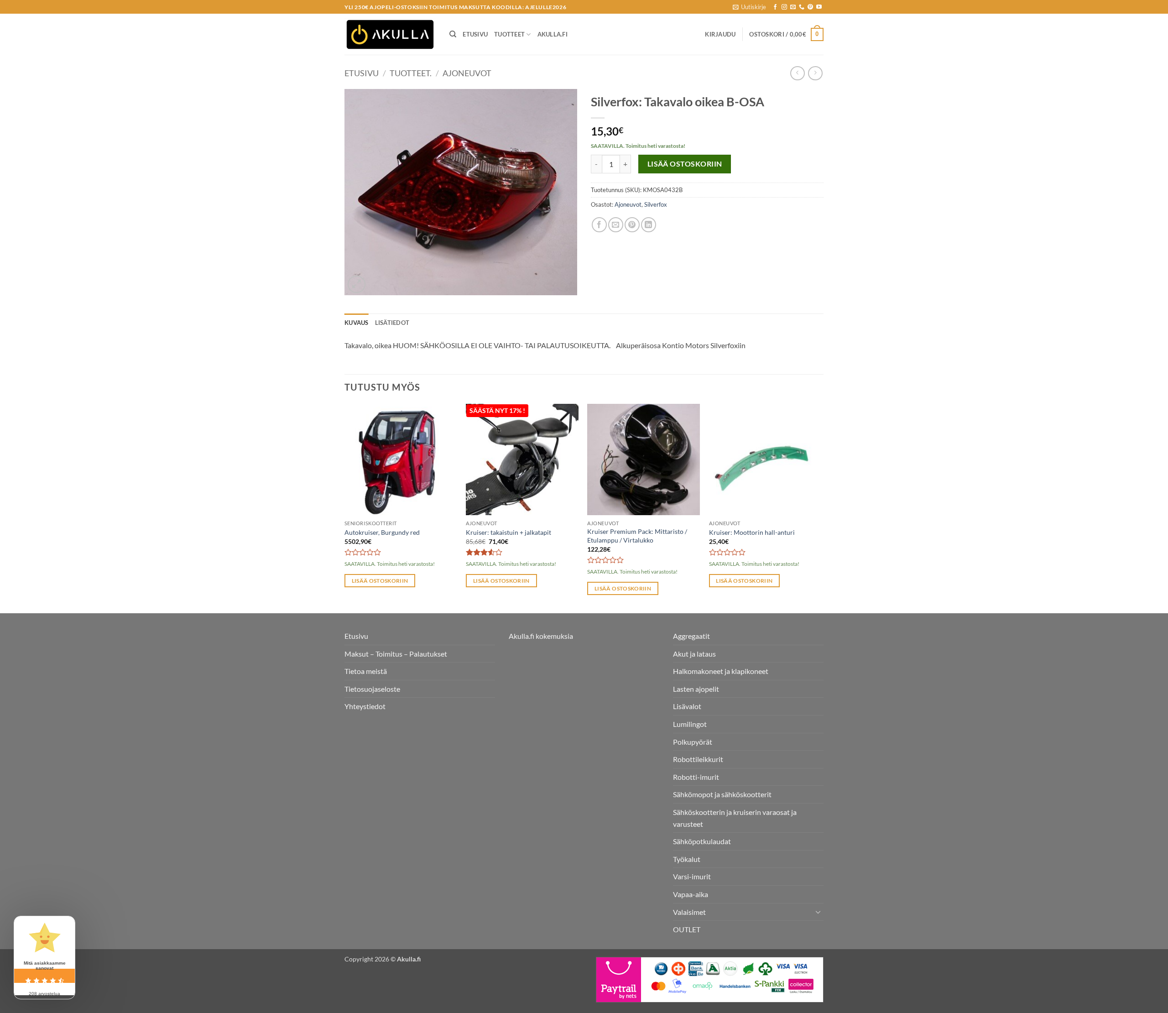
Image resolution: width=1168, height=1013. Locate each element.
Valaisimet (689, 912)
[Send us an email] (793, 7)
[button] (749, 7)
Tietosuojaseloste (372, 688)
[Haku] (452, 34)
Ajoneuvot (467, 73)
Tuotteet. (411, 73)
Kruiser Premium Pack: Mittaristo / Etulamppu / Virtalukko (637, 535)
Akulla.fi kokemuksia (541, 636)
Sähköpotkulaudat (702, 841)
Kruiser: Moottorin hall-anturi (752, 532)
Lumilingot (690, 724)
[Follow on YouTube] (819, 7)
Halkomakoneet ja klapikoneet (720, 671)
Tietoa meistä (365, 671)
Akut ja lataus (694, 653)
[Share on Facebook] (599, 224)
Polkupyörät (692, 741)
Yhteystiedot (365, 706)
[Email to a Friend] (615, 224)
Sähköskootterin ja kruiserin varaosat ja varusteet (735, 818)
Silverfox (655, 204)
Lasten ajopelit (696, 688)
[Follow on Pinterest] (810, 7)
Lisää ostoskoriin (684, 164)
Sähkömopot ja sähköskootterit (722, 794)
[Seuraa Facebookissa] (775, 7)
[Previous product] (815, 73)
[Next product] (797, 73)
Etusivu (475, 34)
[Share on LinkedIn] (648, 224)
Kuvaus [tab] (356, 322)
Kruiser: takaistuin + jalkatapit (508, 532)
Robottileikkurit (698, 759)
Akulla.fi (552, 34)
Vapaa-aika (690, 894)
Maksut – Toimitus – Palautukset (395, 653)
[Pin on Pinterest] (632, 224)
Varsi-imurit (692, 876)
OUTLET (686, 929)
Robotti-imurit (696, 777)
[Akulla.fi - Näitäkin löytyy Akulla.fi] (390, 34)
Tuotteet (509, 34)
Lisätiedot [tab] (392, 322)
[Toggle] (818, 911)
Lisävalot (687, 706)
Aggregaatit (691, 636)
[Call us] (801, 7)
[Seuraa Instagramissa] (784, 7)
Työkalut (686, 859)
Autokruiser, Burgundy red (382, 532)
